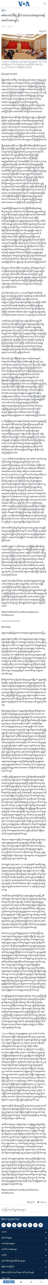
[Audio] (31, 1282)
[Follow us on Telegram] (25, 1225)
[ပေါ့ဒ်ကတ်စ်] (35, 1225)
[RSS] (30, 1225)
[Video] (21, 1282)
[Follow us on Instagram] (19, 1225)
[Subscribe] (40, 1225)
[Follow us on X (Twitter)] (9, 1225)
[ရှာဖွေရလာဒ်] (41, 1282)
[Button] (43, 31)
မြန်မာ (3, 10)
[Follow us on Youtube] (14, 1225)
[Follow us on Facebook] (3, 1225)
